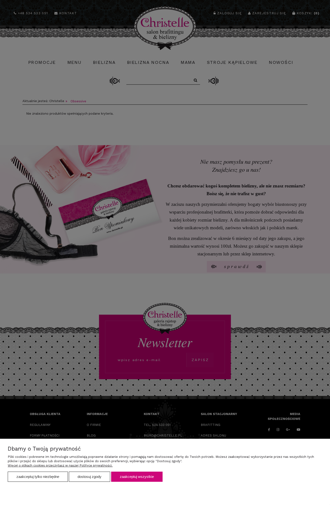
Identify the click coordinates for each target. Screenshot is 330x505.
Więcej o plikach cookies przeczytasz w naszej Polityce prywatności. (60, 465)
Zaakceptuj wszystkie (137, 477)
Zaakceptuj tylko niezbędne (37, 477)
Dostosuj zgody (89, 477)
